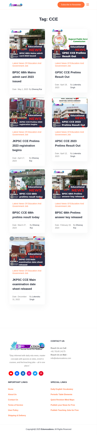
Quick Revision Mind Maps (62, 400)
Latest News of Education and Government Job (26, 64)
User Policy (13, 410)
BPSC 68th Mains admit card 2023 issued (24, 77)
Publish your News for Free (63, 405)
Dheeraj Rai (37, 89)
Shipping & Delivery (17, 415)
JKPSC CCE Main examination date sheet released (24, 284)
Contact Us (13, 400)
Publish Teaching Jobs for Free (65, 410)
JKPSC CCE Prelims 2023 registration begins (26, 145)
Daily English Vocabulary (62, 389)
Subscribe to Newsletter (71, 5)
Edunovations (47, 429)
